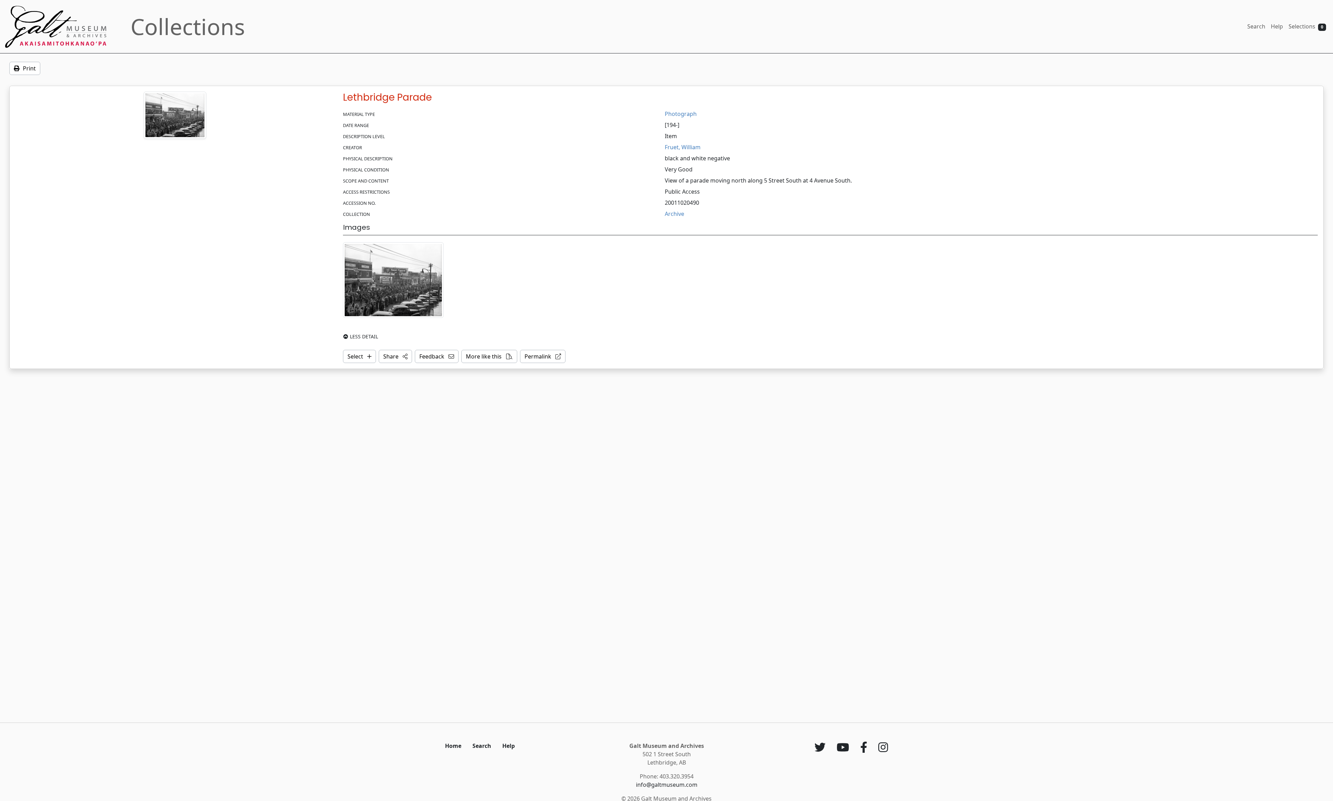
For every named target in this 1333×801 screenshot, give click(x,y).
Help (1277, 26)
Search (1256, 26)
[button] (395, 356)
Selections (1306, 26)
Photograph (681, 114)
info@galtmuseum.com (666, 785)
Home (453, 746)
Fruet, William (683, 147)
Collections (188, 26)
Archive (674, 214)
